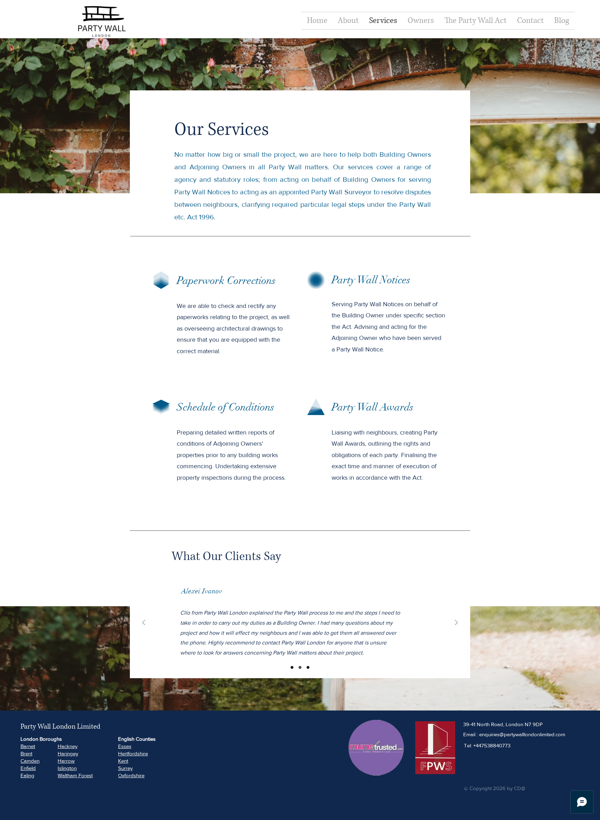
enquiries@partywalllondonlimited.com (522, 734)
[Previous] (143, 623)
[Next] (456, 623)
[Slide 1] (292, 667)
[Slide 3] (308, 667)
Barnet (27, 746)
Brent (26, 753)
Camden (30, 761)
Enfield (28, 768)
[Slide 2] (300, 667)
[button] (420, 20)
